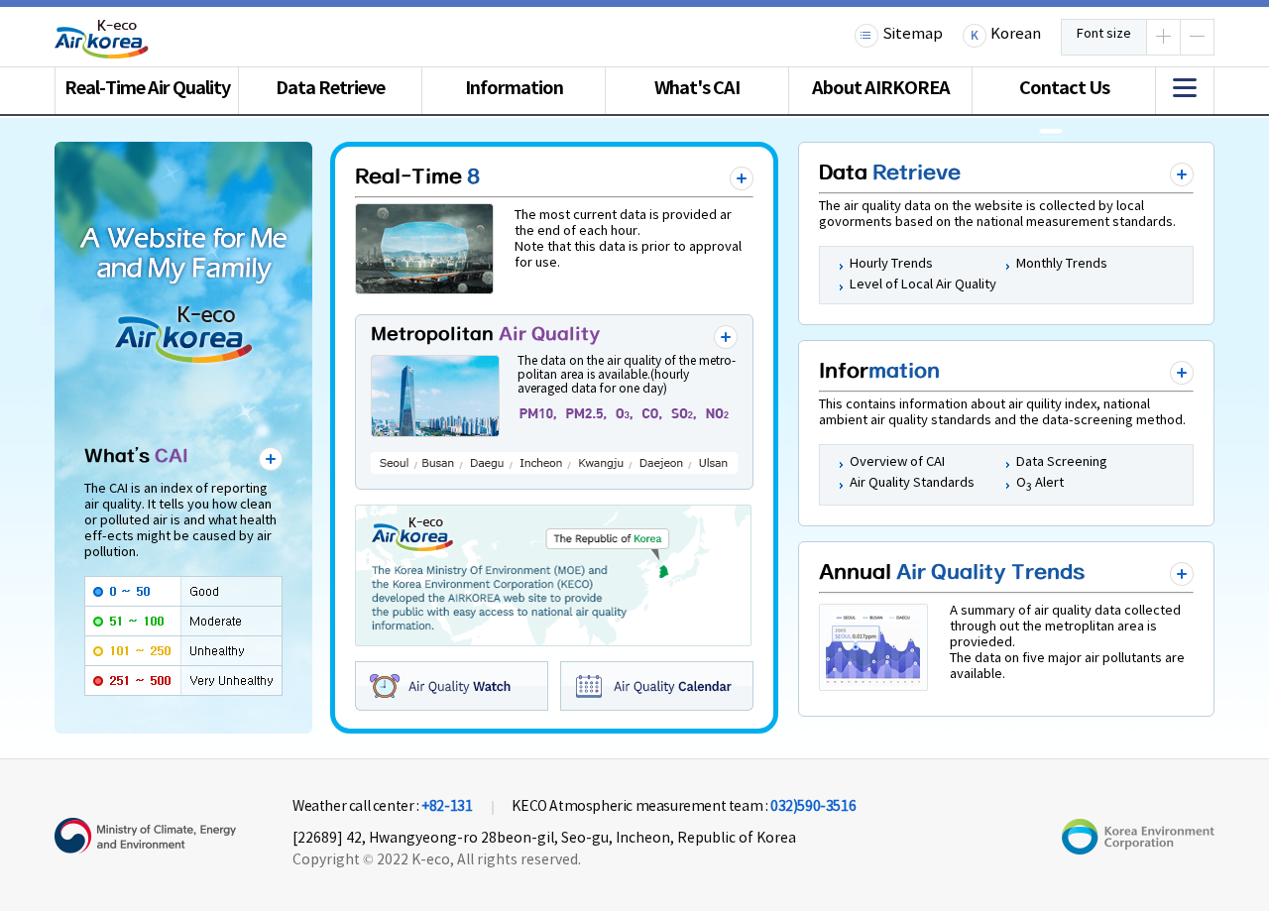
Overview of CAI (897, 462)
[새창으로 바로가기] (1138, 850)
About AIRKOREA (881, 88)
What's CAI (697, 88)
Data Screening (1061, 462)
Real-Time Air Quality (147, 88)
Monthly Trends (1061, 264)
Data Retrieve (330, 88)
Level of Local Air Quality (923, 285)
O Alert (1040, 483)
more (271, 459)
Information (514, 88)
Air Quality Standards (912, 483)
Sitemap (912, 34)
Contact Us (1064, 88)
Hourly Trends (891, 264)
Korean (1015, 34)
